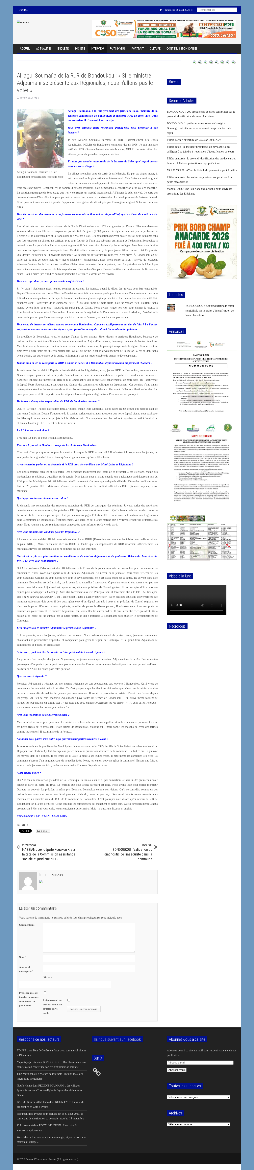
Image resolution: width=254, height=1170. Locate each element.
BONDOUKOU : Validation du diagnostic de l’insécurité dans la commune (128, 852)
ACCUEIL (25, 48)
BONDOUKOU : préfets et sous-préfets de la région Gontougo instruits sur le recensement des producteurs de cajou (199, 128)
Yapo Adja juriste (26, 1062)
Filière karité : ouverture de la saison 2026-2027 (194, 139)
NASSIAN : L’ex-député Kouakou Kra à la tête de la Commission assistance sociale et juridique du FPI (48, 852)
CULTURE (155, 48)
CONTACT (24, 10)
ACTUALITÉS (44, 48)
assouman (22, 1113)
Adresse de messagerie (26, 969)
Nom (22, 957)
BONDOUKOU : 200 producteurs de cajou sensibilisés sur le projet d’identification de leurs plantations (210, 310)
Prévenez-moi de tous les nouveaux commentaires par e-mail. (29, 999)
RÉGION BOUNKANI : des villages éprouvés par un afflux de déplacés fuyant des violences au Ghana (50, 1090)
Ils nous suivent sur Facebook (117, 1039)
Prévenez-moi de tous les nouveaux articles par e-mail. (53, 1006)
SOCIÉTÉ (80, 48)
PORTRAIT (138, 48)
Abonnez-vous (176, 1069)
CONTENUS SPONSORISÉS (181, 48)
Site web (47, 976)
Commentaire (27, 924)
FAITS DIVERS (118, 48)
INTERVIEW (97, 48)
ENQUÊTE (63, 48)
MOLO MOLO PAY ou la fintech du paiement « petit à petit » (202, 170)
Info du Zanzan (51, 874)
